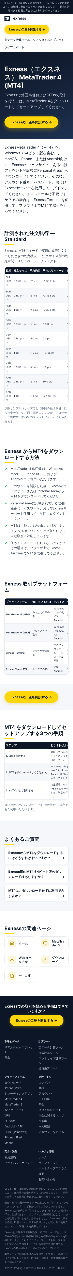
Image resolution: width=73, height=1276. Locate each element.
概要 (41, 1173)
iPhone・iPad (13, 1137)
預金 (41, 1104)
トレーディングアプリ (18, 1093)
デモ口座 (44, 1099)
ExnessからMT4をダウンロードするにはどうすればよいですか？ (35, 855)
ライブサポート (14, 47)
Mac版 (8, 1143)
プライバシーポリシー (18, 1162)
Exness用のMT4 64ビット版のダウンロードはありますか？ (35, 874)
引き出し (44, 1121)
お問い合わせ (47, 1179)
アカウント (46, 1093)
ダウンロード (12, 1082)
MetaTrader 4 (13, 1099)
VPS (7, 1115)
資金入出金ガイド (50, 1110)
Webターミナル (14, 1110)
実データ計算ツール (17, 39)
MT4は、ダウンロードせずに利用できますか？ (36, 893)
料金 (7, 1057)
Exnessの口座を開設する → (27, 29)
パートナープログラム (53, 1168)
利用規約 (10, 1157)
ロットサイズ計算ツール (53, 1060)
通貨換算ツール (48, 1068)
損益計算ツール (48, 1052)
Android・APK (13, 1126)
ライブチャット (48, 1162)
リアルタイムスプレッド (48, 39)
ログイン (44, 1082)
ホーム (43, 1157)
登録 (41, 1088)
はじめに (10, 1121)
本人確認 (44, 1126)
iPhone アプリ (13, 1088)
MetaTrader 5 (13, 1104)
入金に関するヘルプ (51, 1115)
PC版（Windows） (16, 1132)
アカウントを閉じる (51, 1132)
